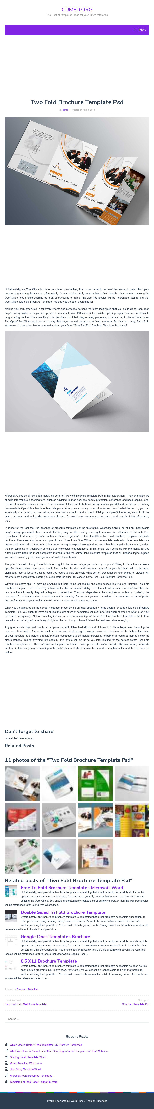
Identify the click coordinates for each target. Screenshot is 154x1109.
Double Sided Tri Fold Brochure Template (63, 912)
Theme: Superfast (96, 1101)
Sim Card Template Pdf (135, 1002)
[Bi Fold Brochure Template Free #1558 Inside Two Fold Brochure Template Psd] (22, 856)
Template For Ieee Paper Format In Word (33, 1082)
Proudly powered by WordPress (65, 1101)
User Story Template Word (25, 1069)
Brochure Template (27, 989)
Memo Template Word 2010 (26, 1063)
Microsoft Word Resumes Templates (31, 1075)
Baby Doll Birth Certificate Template (25, 1002)
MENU (142, 30)
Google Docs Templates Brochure (55, 937)
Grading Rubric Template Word (27, 1057)
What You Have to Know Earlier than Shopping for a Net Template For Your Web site (59, 1051)
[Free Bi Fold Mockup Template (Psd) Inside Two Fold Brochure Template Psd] (77, 381)
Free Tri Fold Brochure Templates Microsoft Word (72, 888)
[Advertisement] (77, 67)
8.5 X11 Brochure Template (49, 961)
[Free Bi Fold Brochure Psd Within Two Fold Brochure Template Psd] (95, 820)
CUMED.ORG (77, 9)
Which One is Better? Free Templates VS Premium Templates (46, 1045)
